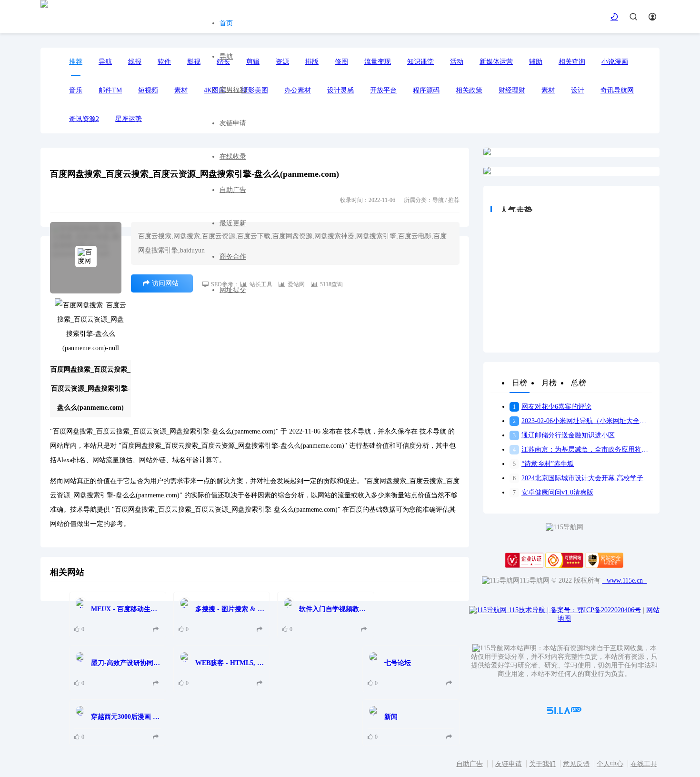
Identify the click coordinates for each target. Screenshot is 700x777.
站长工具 (261, 284)
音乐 (75, 90)
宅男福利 (233, 89)
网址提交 (233, 289)
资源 (282, 61)
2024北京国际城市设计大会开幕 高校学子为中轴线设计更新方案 (582, 478)
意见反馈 (576, 763)
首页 (226, 23)
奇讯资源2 (84, 118)
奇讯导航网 (617, 90)
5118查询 (331, 284)
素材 (548, 90)
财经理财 (512, 90)
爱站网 (296, 284)
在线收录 (233, 156)
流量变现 (377, 61)
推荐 (75, 61)
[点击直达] (157, 629)
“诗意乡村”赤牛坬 (543, 463)
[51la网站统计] (564, 712)
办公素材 (297, 90)
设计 (577, 90)
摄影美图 (254, 90)
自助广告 (233, 189)
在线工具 (643, 763)
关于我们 (542, 763)
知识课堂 (420, 61)
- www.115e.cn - (624, 580)
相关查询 (572, 61)
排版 (312, 61)
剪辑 (253, 61)
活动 (456, 61)
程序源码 (426, 90)
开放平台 (383, 90)
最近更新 (233, 223)
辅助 (535, 61)
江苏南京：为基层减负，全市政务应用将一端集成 (582, 449)
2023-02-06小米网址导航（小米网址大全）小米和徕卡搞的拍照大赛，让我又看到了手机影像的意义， (582, 420)
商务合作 (233, 256)
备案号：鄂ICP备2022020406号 (595, 610)
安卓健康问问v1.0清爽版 (553, 492)
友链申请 (233, 123)
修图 (341, 61)
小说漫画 (614, 61)
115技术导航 (528, 610)
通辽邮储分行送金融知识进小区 (564, 435)
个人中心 (610, 763)
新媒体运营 (496, 61)
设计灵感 (340, 90)
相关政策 (469, 90)
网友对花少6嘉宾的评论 (552, 406)
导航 (226, 56)
